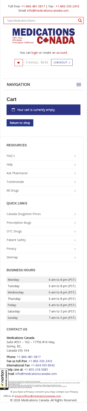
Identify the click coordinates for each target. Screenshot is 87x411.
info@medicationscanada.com (48, 10)
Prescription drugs (19, 223)
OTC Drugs (14, 231)
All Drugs (13, 190)
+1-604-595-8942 (43, 365)
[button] (4, 379)
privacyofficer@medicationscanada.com (38, 395)
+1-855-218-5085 (36, 369)
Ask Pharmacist (17, 173)
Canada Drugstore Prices (24, 214)
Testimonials (15, 182)
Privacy (11, 249)
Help (10, 164)
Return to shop (20, 123)
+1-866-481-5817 (33, 6)
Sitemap (12, 257)
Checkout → (62, 62)
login (34, 53)
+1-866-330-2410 (67, 6)
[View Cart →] (19, 62)
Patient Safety (16, 240)
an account (59, 53)
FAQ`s (11, 156)
